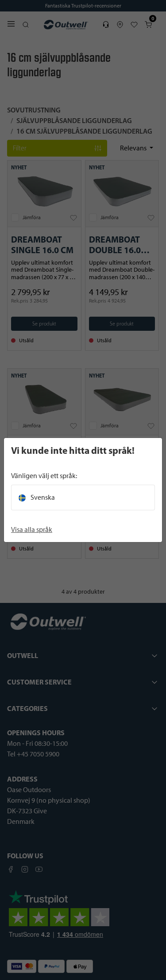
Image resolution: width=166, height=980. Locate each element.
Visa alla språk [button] (31, 529)
